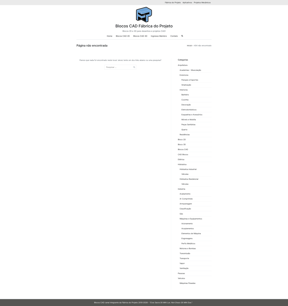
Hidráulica (182, 164)
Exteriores (184, 75)
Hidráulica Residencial (189, 179)
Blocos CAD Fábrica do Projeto (144, 26)
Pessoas (181, 273)
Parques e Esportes (189, 80)
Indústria (181, 189)
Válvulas (184, 174)
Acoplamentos (187, 228)
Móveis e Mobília (188, 119)
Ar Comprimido (186, 199)
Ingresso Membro (159, 36)
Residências (185, 134)
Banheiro (185, 95)
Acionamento (187, 223)
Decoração (186, 105)
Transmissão (185, 253)
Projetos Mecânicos (202, 2)
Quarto (184, 129)
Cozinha (184, 100)
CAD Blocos (183, 154)
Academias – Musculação (190, 70)
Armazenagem (186, 204)
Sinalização (186, 85)
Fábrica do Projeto (173, 2)
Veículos (181, 278)
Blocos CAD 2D (123, 36)
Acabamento (185, 194)
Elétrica (181, 159)
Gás (181, 214)
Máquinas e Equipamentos (191, 219)
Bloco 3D (182, 144)
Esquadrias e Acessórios (191, 114)
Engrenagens (186, 238)
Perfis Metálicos (188, 243)
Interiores (184, 90)
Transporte (184, 258)
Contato (174, 36)
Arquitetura (182, 65)
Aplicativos (187, 2)
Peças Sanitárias (188, 124)
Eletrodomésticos (188, 109)
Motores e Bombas (188, 248)
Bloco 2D (182, 139)
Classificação (185, 209)
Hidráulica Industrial (188, 169)
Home (109, 36)
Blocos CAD (183, 149)
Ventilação (184, 268)
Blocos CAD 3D (140, 36)
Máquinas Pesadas (187, 283)
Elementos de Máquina (191, 233)
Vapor (182, 263)
